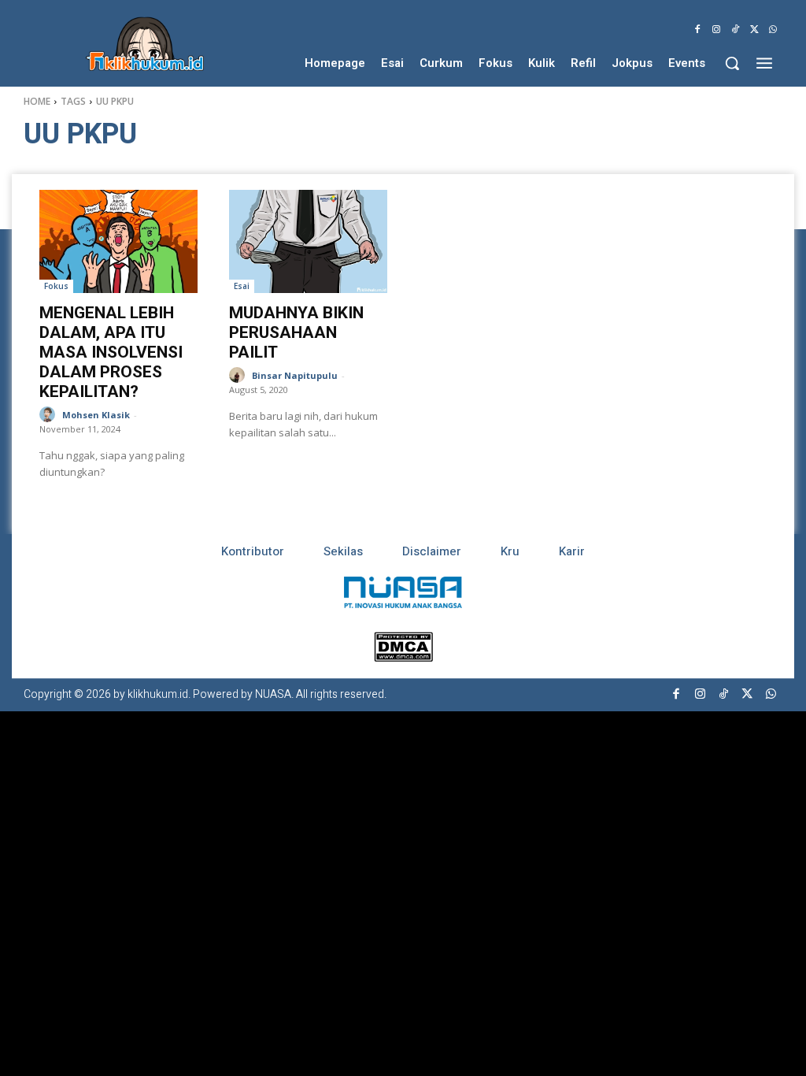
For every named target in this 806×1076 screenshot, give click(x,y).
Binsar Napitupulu (295, 375)
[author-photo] (49, 414)
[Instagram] (716, 29)
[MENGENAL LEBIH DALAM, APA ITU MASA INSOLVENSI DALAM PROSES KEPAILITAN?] (118, 241)
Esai (242, 285)
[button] (732, 63)
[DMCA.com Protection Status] (403, 657)
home (37, 101)
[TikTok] (735, 29)
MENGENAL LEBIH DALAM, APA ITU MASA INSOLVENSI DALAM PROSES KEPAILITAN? (111, 352)
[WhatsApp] (772, 29)
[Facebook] (697, 29)
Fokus (56, 285)
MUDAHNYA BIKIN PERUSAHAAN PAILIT (296, 332)
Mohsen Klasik (96, 415)
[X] (754, 29)
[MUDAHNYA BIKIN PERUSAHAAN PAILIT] (308, 241)
